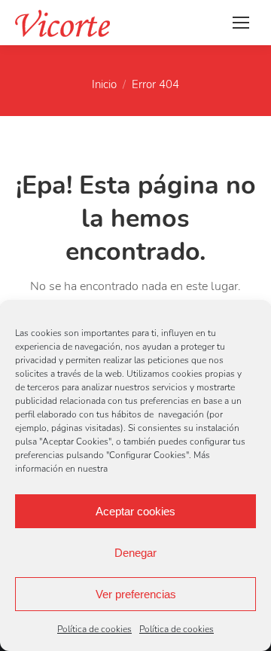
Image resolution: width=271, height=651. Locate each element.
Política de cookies (94, 629)
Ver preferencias (136, 594)
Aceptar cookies (135, 511)
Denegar (135, 552)
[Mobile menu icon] (241, 23)
